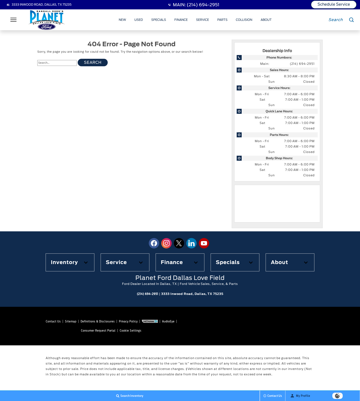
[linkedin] (191, 243)
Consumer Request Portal (98, 330)
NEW (122, 19)
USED (138, 19)
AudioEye (168, 321)
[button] (70, 262)
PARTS (222, 19)
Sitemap (70, 321)
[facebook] (154, 243)
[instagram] (166, 243)
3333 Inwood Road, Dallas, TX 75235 (41, 4)
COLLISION (244, 19)
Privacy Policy (128, 321)
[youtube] (204, 243)
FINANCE (181, 19)
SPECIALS (158, 19)
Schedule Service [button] (334, 4)
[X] (179, 243)
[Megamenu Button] (13, 19)
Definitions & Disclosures (98, 321)
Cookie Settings (130, 330)
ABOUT (266, 19)
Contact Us (53, 321)
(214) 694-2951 (302, 63)
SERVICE (202, 19)
